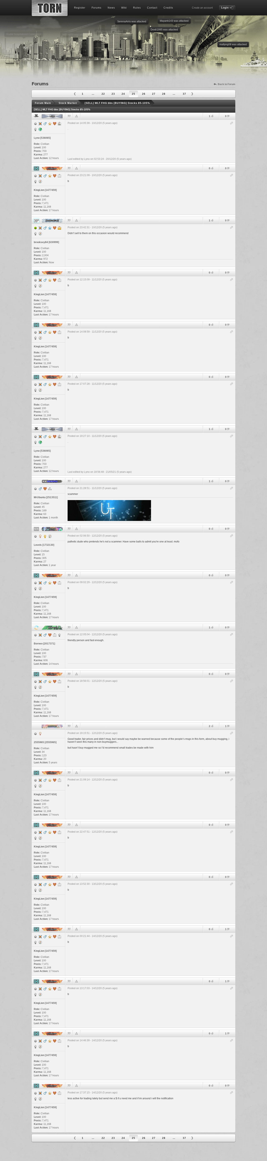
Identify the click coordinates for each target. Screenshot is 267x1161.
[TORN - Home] (50, 8)
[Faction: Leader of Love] (45, 536)
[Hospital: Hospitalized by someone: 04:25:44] (50, 488)
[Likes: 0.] (212, 168)
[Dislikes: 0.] (228, 116)
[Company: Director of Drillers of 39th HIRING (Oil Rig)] (59, 228)
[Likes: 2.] (212, 726)
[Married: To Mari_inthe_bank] (45, 488)
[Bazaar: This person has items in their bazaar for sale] (40, 181)
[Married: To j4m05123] (54, 228)
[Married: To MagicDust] (54, 176)
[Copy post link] (231, 123)
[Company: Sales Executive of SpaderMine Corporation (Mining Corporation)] (54, 635)
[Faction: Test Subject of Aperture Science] (59, 635)
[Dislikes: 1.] (228, 726)
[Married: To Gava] (54, 123)
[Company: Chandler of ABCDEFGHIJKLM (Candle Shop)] (59, 176)
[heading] (150, 141)
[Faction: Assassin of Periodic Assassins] (35, 129)
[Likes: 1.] (212, 116)
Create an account (202, 7)
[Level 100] (40, 123)
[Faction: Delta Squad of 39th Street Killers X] (35, 233)
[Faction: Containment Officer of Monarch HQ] (35, 181)
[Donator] (50, 123)
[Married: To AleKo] (50, 635)
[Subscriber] (50, 228)
